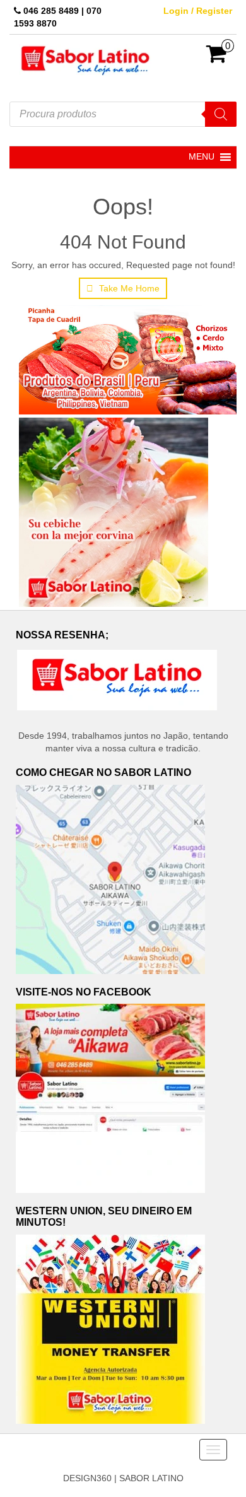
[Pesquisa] (221, 114)
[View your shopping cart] (216, 58)
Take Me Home (128, 288)
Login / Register (197, 11)
